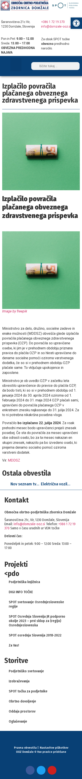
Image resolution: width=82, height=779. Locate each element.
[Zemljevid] (4, 15)
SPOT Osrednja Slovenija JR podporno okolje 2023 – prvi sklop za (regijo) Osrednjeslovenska (37, 620)
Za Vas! (14, 645)
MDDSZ (14, 460)
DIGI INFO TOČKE (21, 592)
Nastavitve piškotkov (54, 747)
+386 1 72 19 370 (53, 22)
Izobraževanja (19, 681)
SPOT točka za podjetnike (28, 691)
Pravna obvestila (25, 747)
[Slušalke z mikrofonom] (44, 15)
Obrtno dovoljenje (22, 701)
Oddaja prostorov (22, 711)
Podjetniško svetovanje (26, 671)
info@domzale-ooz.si (56, 26)
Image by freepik (14, 311)
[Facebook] (30, 770)
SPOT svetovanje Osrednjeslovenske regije (36, 604)
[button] (15, 64)
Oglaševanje (18, 721)
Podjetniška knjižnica (24, 582)
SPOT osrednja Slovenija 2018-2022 (35, 635)
